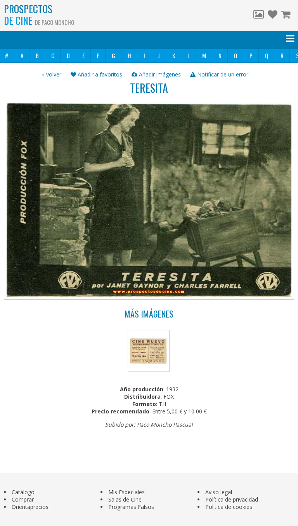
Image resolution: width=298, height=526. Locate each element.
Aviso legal (218, 492)
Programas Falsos (131, 506)
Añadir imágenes (159, 74)
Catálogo (23, 492)
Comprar (23, 499)
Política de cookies (228, 506)
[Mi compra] (286, 15)
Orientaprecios (30, 506)
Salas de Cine (125, 499)
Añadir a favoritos (99, 74)
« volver (51, 74)
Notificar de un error (222, 74)
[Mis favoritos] (272, 15)
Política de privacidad (231, 499)
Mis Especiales (126, 492)
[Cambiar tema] (258, 15)
